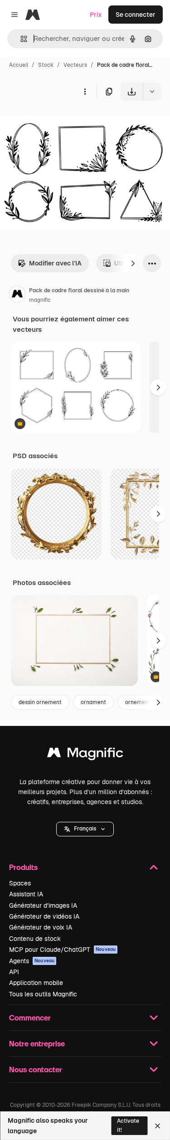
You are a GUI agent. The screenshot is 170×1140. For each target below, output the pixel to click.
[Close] (157, 1125)
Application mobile (36, 983)
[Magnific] (85, 755)
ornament (93, 702)
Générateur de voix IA (40, 927)
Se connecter (135, 14)
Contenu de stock (35, 939)
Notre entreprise (37, 1043)
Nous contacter (35, 1069)
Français (85, 828)
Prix (96, 14)
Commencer (30, 1017)
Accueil (18, 65)
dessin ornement (40, 702)
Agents (31, 961)
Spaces (20, 883)
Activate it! (128, 1125)
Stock (45, 65)
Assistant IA (26, 894)
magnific (40, 300)
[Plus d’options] (85, 91)
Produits (23, 867)
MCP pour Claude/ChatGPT (62, 949)
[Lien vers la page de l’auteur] (17, 295)
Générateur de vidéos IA (44, 916)
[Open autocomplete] (20, 38)
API (14, 972)
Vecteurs (75, 65)
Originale (59, 121)
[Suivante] (133, 263)
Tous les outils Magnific (43, 994)
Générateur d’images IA (43, 905)
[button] (85, 829)
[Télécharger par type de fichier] (152, 91)
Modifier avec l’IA (55, 263)
